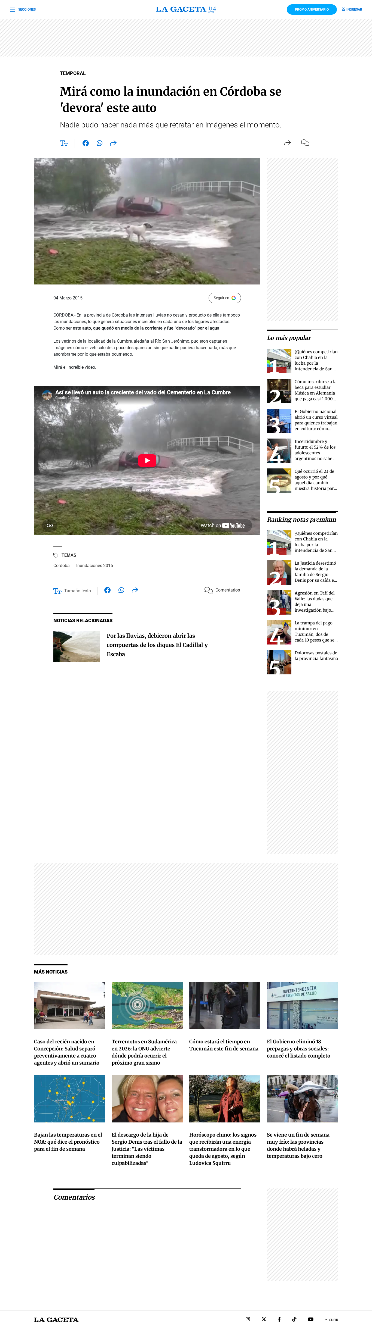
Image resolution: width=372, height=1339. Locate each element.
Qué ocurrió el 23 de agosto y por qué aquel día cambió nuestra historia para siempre (315, 483)
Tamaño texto (77, 590)
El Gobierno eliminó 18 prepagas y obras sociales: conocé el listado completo (298, 1048)
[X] (263, 1320)
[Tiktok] (294, 1320)
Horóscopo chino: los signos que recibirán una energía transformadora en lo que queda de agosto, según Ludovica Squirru (223, 1149)
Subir (333, 1320)
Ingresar (354, 9)
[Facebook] (279, 1320)
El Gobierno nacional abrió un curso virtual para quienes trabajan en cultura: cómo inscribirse (316, 423)
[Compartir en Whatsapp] (99, 144)
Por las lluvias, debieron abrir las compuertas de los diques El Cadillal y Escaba (157, 645)
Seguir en (221, 298)
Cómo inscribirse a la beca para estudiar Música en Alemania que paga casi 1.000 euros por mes (316, 393)
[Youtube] (310, 1320)
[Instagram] (248, 1320)
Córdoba (61, 565)
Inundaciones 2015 (94, 565)
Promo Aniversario (312, 9)
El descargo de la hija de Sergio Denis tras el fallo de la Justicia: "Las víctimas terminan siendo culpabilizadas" (147, 1149)
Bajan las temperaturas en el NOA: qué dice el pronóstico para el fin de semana (68, 1142)
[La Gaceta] (186, 9)
